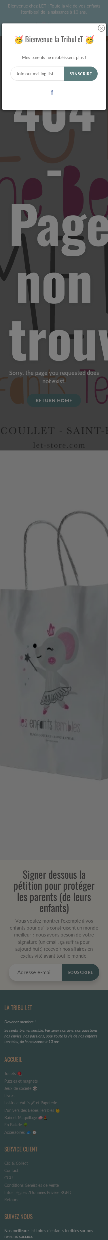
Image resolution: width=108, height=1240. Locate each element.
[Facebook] (52, 92)
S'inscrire (81, 73)
